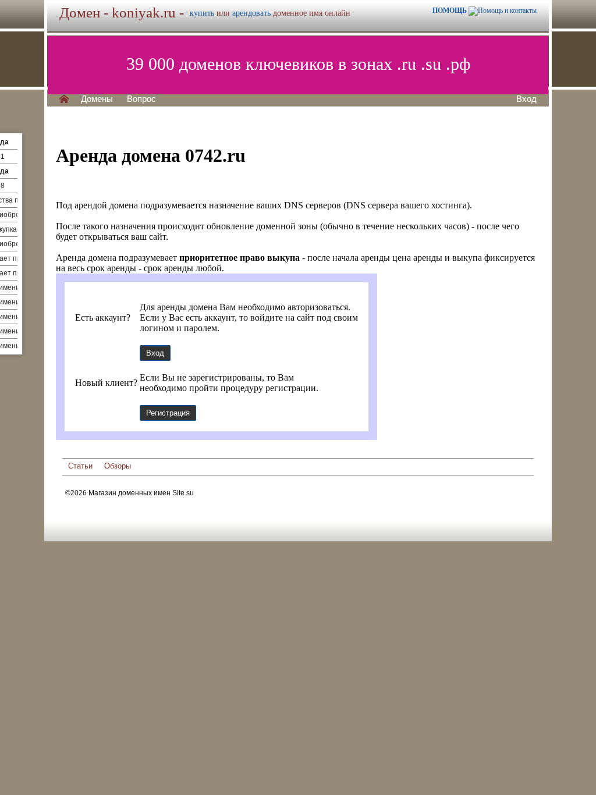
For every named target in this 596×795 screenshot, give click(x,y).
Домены (97, 99)
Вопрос (141, 99)
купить (202, 13)
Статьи (80, 466)
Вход (526, 99)
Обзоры (117, 466)
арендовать (251, 13)
